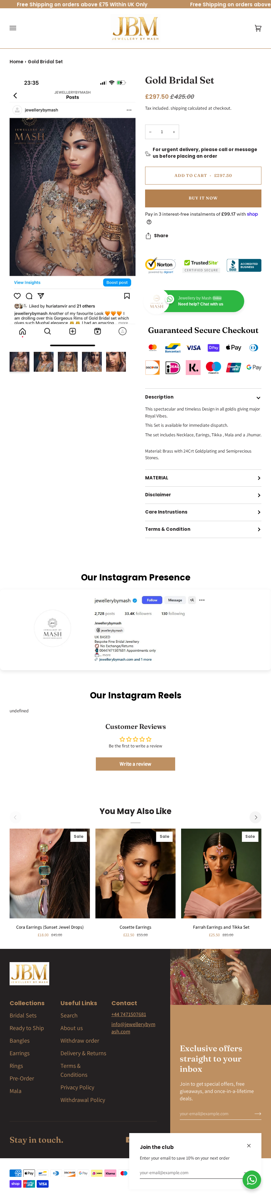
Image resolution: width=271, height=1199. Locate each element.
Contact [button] (124, 1003)
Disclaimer (158, 495)
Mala (15, 1091)
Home (16, 62)
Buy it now (203, 197)
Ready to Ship (27, 1028)
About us (71, 1028)
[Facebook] (129, 1140)
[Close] (251, 1143)
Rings (16, 1065)
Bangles (19, 1040)
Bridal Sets (23, 1015)
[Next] (255, 817)
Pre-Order (22, 1078)
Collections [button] (27, 1003)
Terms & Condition (167, 529)
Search (69, 1015)
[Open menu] (19, 28)
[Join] (242, 1172)
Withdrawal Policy (82, 1100)
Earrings (19, 1053)
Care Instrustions (166, 512)
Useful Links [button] (78, 1003)
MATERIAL (156, 478)
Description (159, 397)
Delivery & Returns (83, 1053)
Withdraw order (79, 1040)
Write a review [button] (135, 763)
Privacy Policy (77, 1087)
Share (161, 236)
